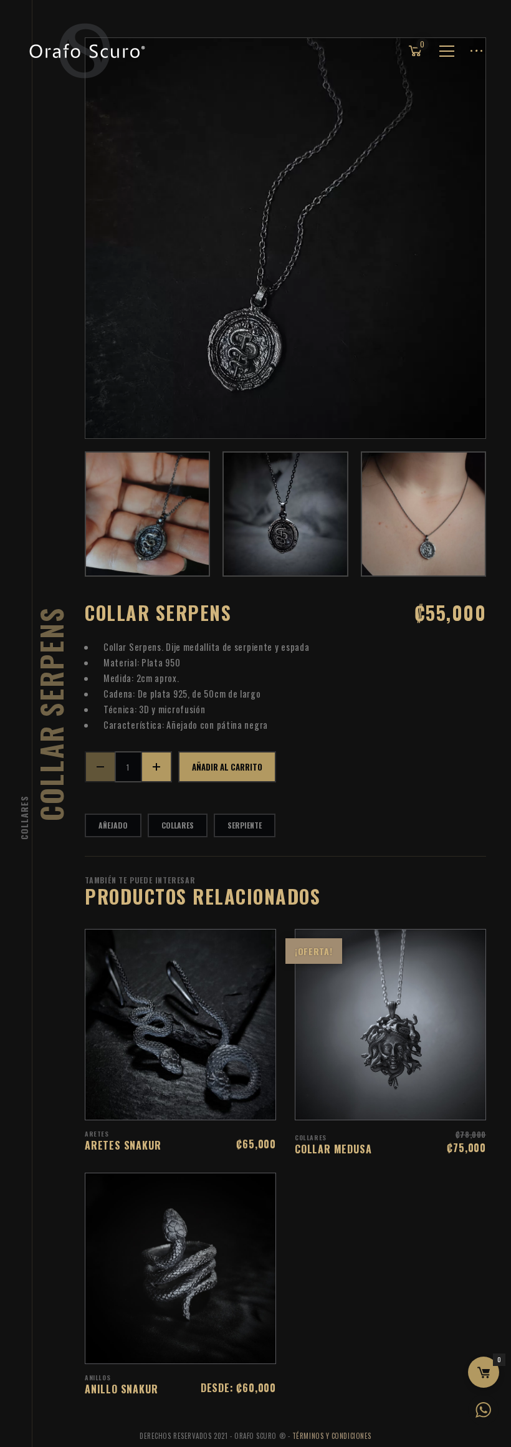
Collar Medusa (333, 1149)
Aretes (97, 1133)
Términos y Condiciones (331, 1436)
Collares (24, 818)
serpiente (244, 825)
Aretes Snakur (123, 1145)
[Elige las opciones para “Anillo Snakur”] (197, 1348)
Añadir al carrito (227, 767)
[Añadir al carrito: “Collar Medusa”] (407, 1104)
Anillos (97, 1377)
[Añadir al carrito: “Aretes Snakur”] (197, 1104)
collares (177, 825)
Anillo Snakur (121, 1389)
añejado (113, 825)
